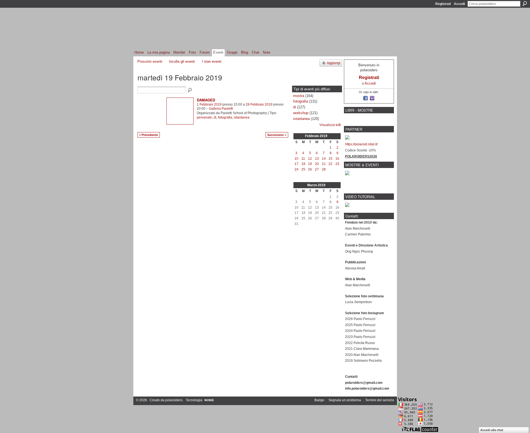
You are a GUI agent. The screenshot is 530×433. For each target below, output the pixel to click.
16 (337, 159)
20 (317, 164)
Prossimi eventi (149, 61)
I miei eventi (211, 61)
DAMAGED (206, 100)
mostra (298, 96)
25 (303, 169)
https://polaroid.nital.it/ (361, 144)
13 (317, 159)
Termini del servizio (379, 400)
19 (310, 164)
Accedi (459, 4)
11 (303, 159)
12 (310, 159)
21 (324, 164)
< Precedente (148, 135)
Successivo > (276, 135)
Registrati (443, 4)
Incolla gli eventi (182, 61)
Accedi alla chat (491, 430)
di (215, 117)
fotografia (225, 117)
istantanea (242, 117)
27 (317, 169)
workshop (300, 113)
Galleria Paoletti (221, 109)
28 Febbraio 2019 (259, 104)
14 (324, 159)
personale (204, 117)
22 (330, 164)
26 (310, 169)
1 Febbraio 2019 (209, 104)
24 (296, 169)
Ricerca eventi (190, 90)
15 (330, 159)
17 (296, 164)
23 (337, 164)
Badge (319, 400)
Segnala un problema (344, 400)
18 (303, 164)
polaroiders (173, 400)
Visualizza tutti (330, 125)
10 (296, 159)
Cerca (525, 3)
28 (324, 169)
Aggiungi (333, 63)
